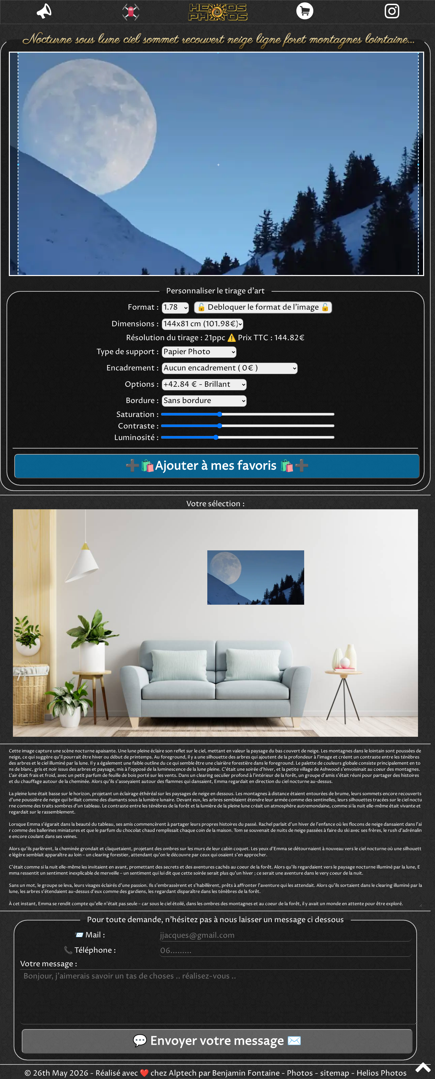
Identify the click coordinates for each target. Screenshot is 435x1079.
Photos (300, 1073)
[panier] (304, 12)
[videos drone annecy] (130, 12)
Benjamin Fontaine (246, 1073)
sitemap (334, 1073)
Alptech (183, 1073)
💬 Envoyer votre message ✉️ (217, 1041)
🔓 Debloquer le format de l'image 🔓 (263, 308)
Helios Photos (381, 1073)
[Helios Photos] (217, 12)
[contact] (43, 12)
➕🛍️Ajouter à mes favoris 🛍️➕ (217, 466)
